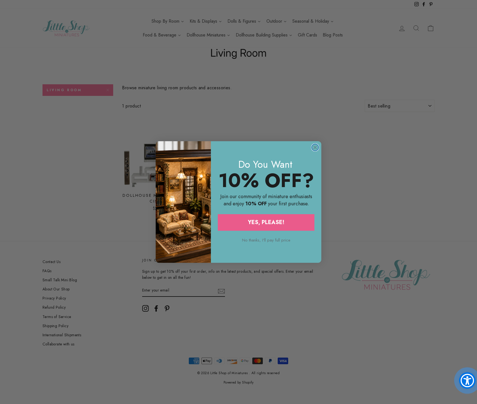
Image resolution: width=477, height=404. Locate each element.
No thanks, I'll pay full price (266, 240)
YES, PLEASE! (266, 222)
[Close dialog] (315, 147)
